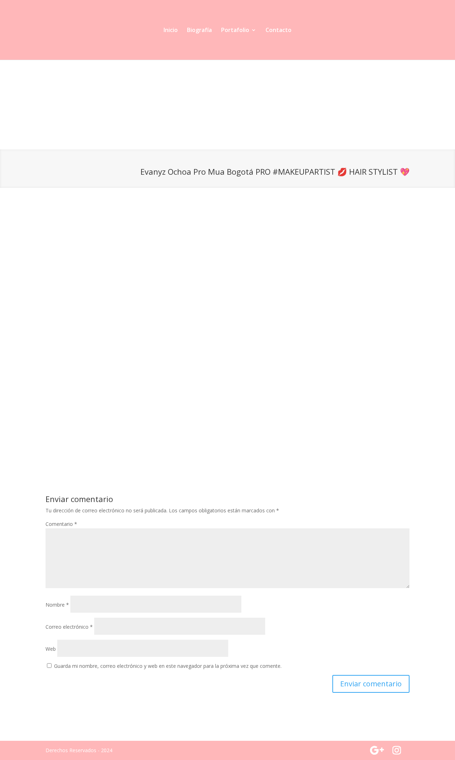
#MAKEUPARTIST (304, 171)
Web (51, 648)
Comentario (61, 524)
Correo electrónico (69, 626)
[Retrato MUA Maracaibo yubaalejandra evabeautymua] (273, 149)
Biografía (199, 30)
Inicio (171, 30)
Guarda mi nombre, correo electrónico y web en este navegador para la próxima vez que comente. (168, 666)
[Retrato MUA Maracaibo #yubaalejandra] (91, 149)
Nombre (57, 604)
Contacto (278, 30)
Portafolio (235, 30)
